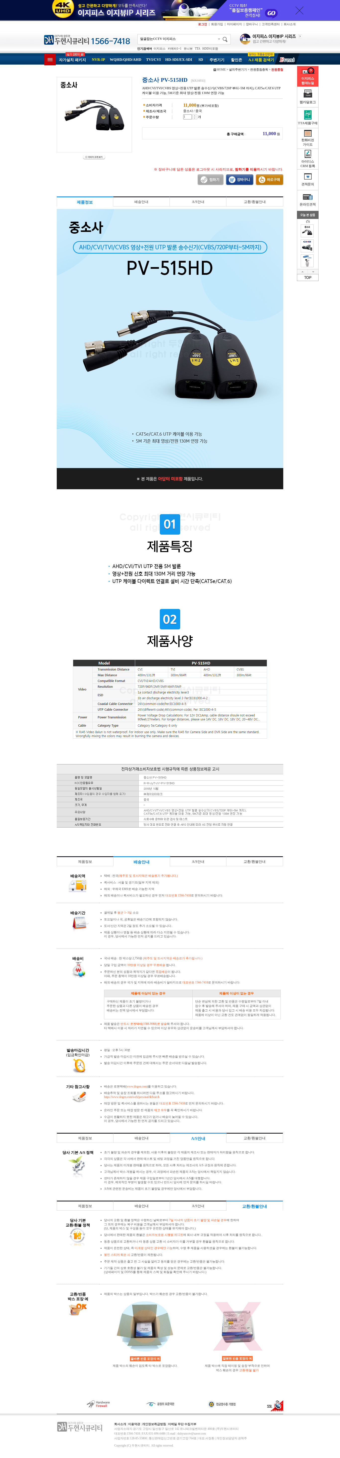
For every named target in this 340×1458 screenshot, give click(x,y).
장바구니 (252, 24)
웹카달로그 (308, 102)
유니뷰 (188, 48)
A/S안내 (198, 202)
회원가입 (217, 24)
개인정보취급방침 (154, 1424)
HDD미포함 (210, 48)
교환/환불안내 (255, 202)
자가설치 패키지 (72, 60)
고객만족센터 (271, 24)
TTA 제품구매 (308, 123)
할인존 (236, 60)
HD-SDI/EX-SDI (178, 60)
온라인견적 (308, 204)
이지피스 (160, 48)
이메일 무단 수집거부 (182, 1424)
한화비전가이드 (307, 142)
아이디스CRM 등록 (307, 164)
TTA (197, 48)
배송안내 (141, 202)
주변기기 (217, 60)
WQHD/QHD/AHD (125, 60)
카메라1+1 (174, 48)
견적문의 (307, 184)
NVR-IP (98, 60)
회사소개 (290, 24)
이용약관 (134, 1424)
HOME (221, 69)
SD (200, 60)
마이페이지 (234, 24)
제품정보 (85, 862)
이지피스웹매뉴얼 (307, 81)
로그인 (202, 24)
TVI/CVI (153, 60)
